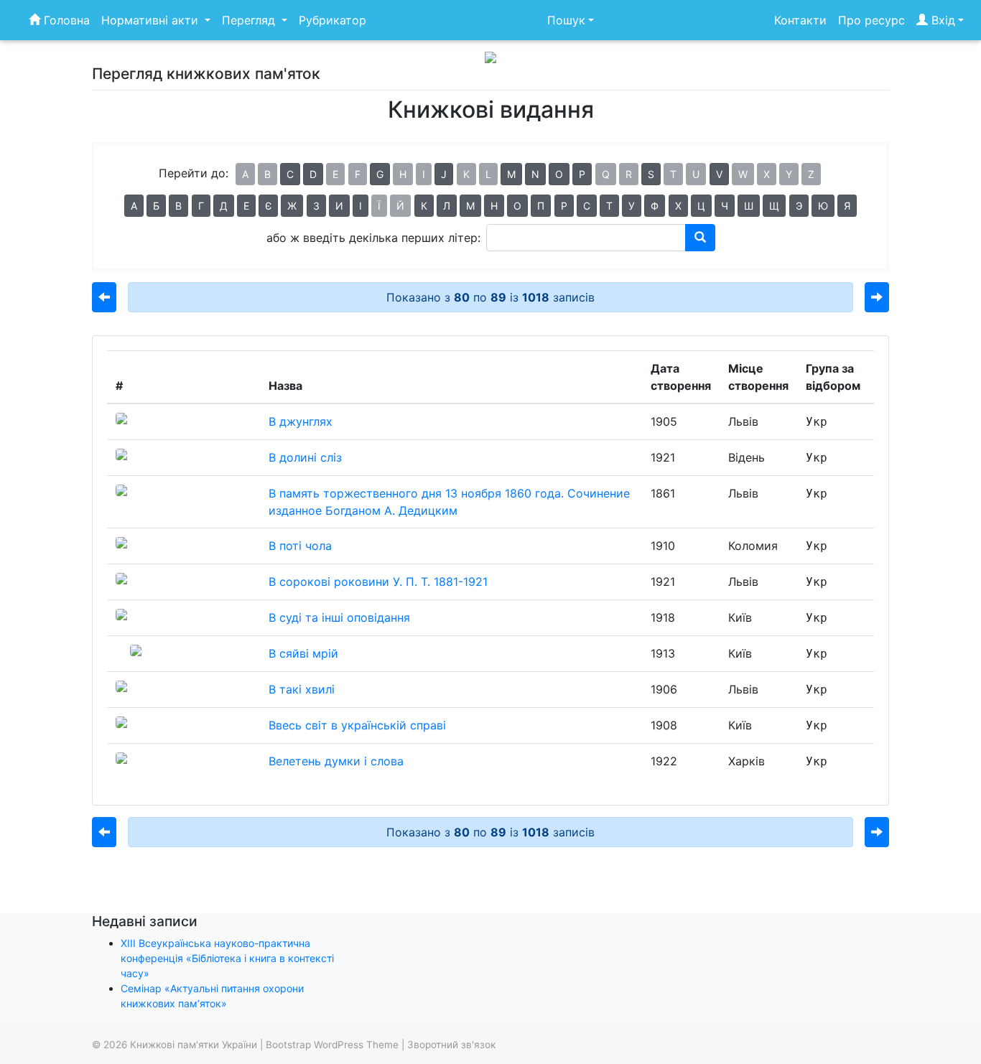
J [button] (444, 174)
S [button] (651, 174)
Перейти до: (193, 173)
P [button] (582, 174)
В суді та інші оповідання (339, 617)
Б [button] (156, 206)
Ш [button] (748, 206)
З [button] (316, 206)
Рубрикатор (332, 20)
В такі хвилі (302, 689)
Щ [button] (774, 206)
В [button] (178, 206)
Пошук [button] (566, 20)
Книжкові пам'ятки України (193, 1044)
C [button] (290, 174)
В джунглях (301, 421)
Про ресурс (871, 20)
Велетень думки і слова (336, 761)
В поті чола (300, 545)
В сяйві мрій (303, 653)
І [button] (360, 206)
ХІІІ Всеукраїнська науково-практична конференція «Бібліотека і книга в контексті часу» (227, 958)
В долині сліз (305, 457)
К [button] (424, 206)
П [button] (540, 206)
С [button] (586, 206)
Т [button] (609, 206)
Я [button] (847, 206)
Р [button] (564, 206)
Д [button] (224, 206)
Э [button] (799, 206)
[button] (104, 297)
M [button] (511, 174)
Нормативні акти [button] (151, 20)
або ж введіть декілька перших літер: (373, 237)
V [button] (719, 174)
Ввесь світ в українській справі (357, 725)
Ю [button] (823, 206)
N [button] (535, 174)
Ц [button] (701, 206)
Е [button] (246, 206)
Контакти (800, 20)
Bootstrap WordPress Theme (332, 1044)
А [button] (134, 206)
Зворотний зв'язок (451, 1044)
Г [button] (201, 206)
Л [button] (446, 206)
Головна (65, 20)
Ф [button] (655, 206)
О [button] (517, 206)
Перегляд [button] (250, 20)
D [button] (313, 174)
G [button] (379, 174)
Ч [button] (724, 206)
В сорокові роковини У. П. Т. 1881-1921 (378, 581)
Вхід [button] (941, 20)
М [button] (470, 206)
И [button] (339, 206)
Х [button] (678, 206)
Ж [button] (292, 206)
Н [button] (494, 206)
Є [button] (268, 206)
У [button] (631, 206)
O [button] (559, 174)
